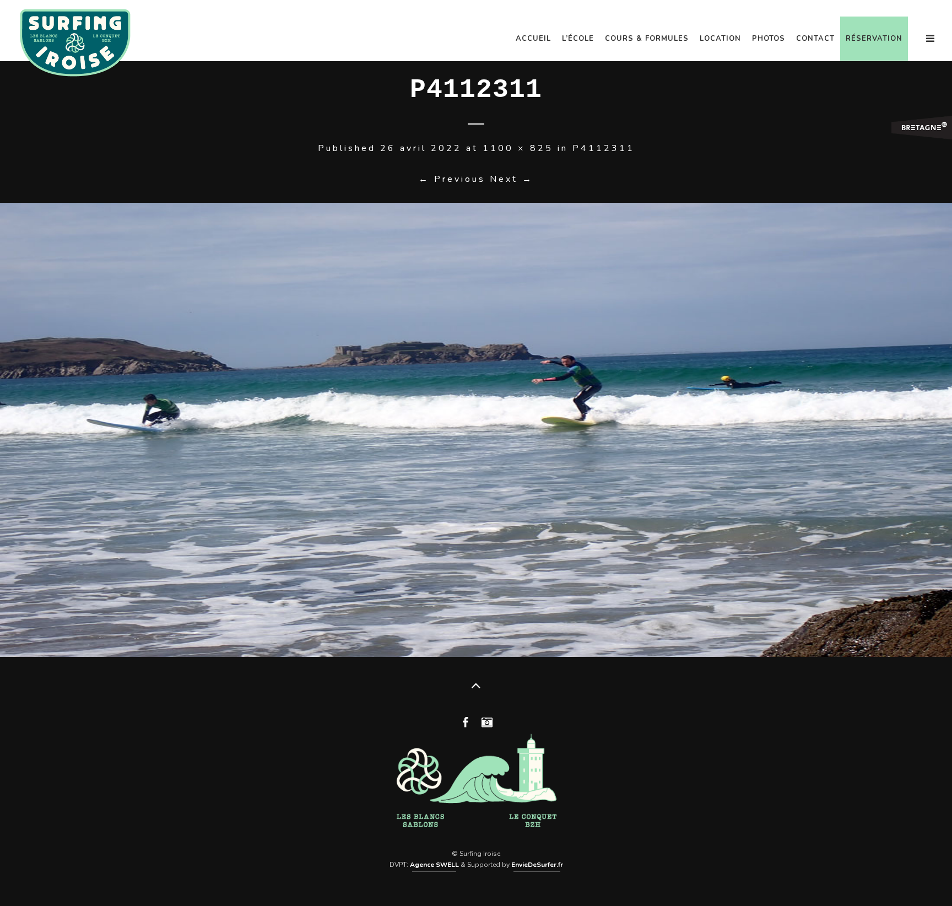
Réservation (874, 39)
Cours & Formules (647, 39)
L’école (578, 39)
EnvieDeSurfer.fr (537, 864)
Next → (511, 179)
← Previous (452, 179)
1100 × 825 (518, 148)
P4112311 (603, 148)
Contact (815, 39)
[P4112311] (476, 430)
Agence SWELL (434, 864)
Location (720, 39)
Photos (768, 39)
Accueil (533, 39)
